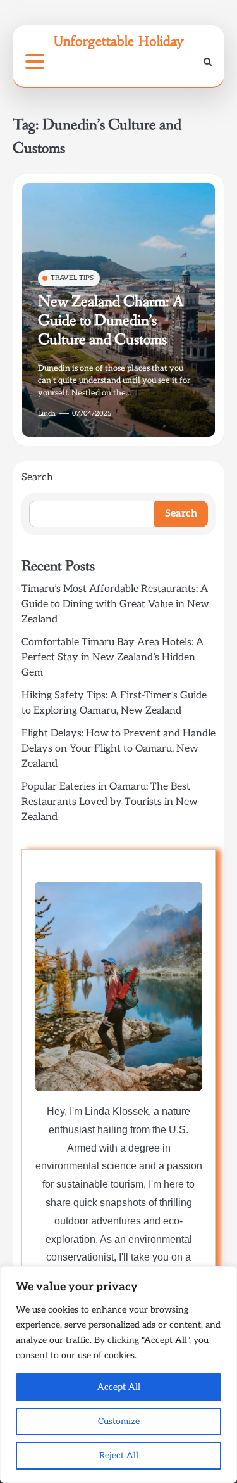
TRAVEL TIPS (72, 278)
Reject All (118, 1455)
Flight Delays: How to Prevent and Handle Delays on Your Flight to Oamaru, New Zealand (118, 749)
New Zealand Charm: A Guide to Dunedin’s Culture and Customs (110, 321)
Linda (47, 413)
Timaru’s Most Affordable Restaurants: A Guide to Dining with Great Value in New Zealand (115, 604)
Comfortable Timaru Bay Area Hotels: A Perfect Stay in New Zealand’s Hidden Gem (112, 657)
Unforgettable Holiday (118, 41)
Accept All (118, 1387)
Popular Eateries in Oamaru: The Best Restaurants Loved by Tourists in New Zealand (109, 802)
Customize (119, 1421)
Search (37, 478)
